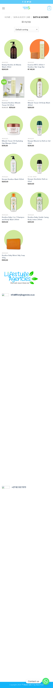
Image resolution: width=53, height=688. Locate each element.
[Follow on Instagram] (25, 2)
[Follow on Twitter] (28, 2)
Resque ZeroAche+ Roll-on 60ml (37, 180)
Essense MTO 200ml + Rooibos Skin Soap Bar (36, 66)
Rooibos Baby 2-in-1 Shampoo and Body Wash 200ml (13, 218)
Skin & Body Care (21, 17)
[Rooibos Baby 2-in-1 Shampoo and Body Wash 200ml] (13, 201)
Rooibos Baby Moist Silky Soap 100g (13, 256)
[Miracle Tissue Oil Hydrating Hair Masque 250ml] (13, 124)
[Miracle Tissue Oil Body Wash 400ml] (39, 86)
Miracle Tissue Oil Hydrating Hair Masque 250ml (12, 142)
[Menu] (3, 8)
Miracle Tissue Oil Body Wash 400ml (39, 104)
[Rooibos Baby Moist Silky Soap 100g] (13, 239)
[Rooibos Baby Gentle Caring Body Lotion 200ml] (39, 201)
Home (7, 17)
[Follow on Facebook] (23, 2)
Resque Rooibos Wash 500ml (13, 179)
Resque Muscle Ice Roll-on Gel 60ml (39, 142)
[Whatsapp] (45, 681)
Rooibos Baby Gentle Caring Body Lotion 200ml (38, 218)
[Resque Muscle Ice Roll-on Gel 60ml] (39, 124)
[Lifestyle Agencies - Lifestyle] (26, 8)
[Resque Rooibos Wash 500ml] (13, 163)
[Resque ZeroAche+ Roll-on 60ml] (39, 163)
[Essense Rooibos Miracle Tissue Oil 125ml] (13, 86)
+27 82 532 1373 (19, 487)
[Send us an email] (30, 2)
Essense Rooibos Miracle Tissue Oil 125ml (11, 104)
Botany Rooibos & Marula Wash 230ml (11, 66)
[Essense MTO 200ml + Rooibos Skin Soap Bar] (39, 48)
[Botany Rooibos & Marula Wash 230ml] (13, 48)
